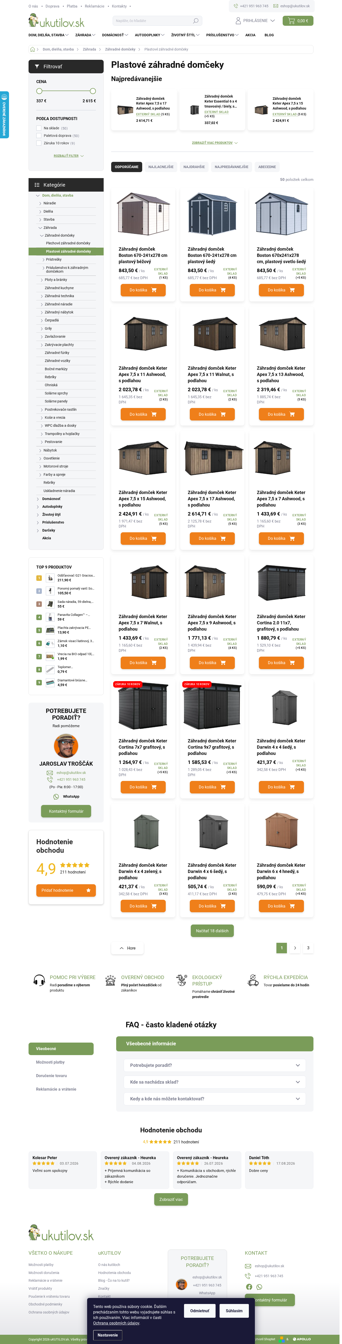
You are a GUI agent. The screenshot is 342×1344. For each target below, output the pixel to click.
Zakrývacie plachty (59, 345)
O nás (33, 6)
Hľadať (196, 21)
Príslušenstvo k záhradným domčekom (67, 269)
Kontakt (104, 1296)
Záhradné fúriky (57, 353)
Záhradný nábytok (59, 312)
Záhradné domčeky (60, 235)
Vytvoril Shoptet (264, 1339)
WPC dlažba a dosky (60, 425)
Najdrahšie (194, 167)
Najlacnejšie (161, 167)
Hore (131, 948)
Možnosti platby (41, 1265)
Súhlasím (234, 1310)
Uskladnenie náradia (59, 491)
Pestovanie (53, 442)
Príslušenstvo (53, 522)
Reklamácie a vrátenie (45, 1280)
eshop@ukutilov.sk (71, 773)
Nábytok (50, 450)
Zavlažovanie (55, 336)
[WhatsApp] (259, 1286)
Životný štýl (51, 515)
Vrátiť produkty (40, 1288)
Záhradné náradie (58, 304)
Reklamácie (94, 6)
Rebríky (50, 377)
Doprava (52, 6)
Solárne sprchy (56, 393)
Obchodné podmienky (45, 1304)
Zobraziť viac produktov (212, 143)
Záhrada (50, 228)
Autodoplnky (52, 507)
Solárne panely (56, 401)
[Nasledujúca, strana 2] (295, 948)
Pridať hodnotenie (57, 890)
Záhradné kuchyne (59, 288)
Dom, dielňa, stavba (57, 195)
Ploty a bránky (56, 280)
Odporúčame (126, 167)
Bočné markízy (56, 369)
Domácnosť (51, 499)
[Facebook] (249, 1286)
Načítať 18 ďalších (212, 931)
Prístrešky (54, 259)
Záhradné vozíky (57, 361)
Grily (48, 328)
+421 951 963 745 (71, 779)
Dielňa (48, 211)
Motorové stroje (56, 466)
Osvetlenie (52, 458)
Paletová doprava (61, 136)
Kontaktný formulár (66, 811)
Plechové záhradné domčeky (68, 243)
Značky (103, 1288)
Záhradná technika (59, 296)
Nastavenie (108, 1335)
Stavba (49, 219)
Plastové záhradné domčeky (68, 251)
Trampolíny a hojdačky (62, 434)
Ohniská (51, 385)
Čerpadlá (52, 320)
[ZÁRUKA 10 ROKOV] (143, 708)
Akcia (46, 538)
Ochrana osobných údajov (116, 1323)
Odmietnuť (199, 1310)
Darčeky (48, 530)
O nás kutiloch (109, 1265)
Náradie (50, 203)
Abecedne (267, 167)
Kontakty (119, 6)
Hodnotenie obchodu (171, 1130)
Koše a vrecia (55, 417)
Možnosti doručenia (44, 1273)
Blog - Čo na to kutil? (114, 1280)
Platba (72, 6)
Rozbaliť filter (66, 156)
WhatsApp (71, 796)
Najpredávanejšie (231, 167)
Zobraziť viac (171, 1199)
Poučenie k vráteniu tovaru (49, 1296)
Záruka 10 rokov (59, 143)
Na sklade (55, 128)
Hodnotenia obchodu (114, 1273)
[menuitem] (49, 35)
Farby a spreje (54, 475)
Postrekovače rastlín (61, 409)
